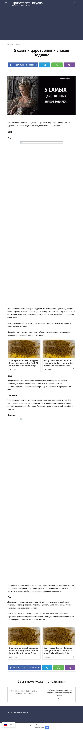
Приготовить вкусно (27, 3)
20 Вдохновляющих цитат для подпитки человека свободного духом (60, 692)
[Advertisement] (41, 23)
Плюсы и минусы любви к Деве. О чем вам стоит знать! (23, 692)
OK (47, 727)
